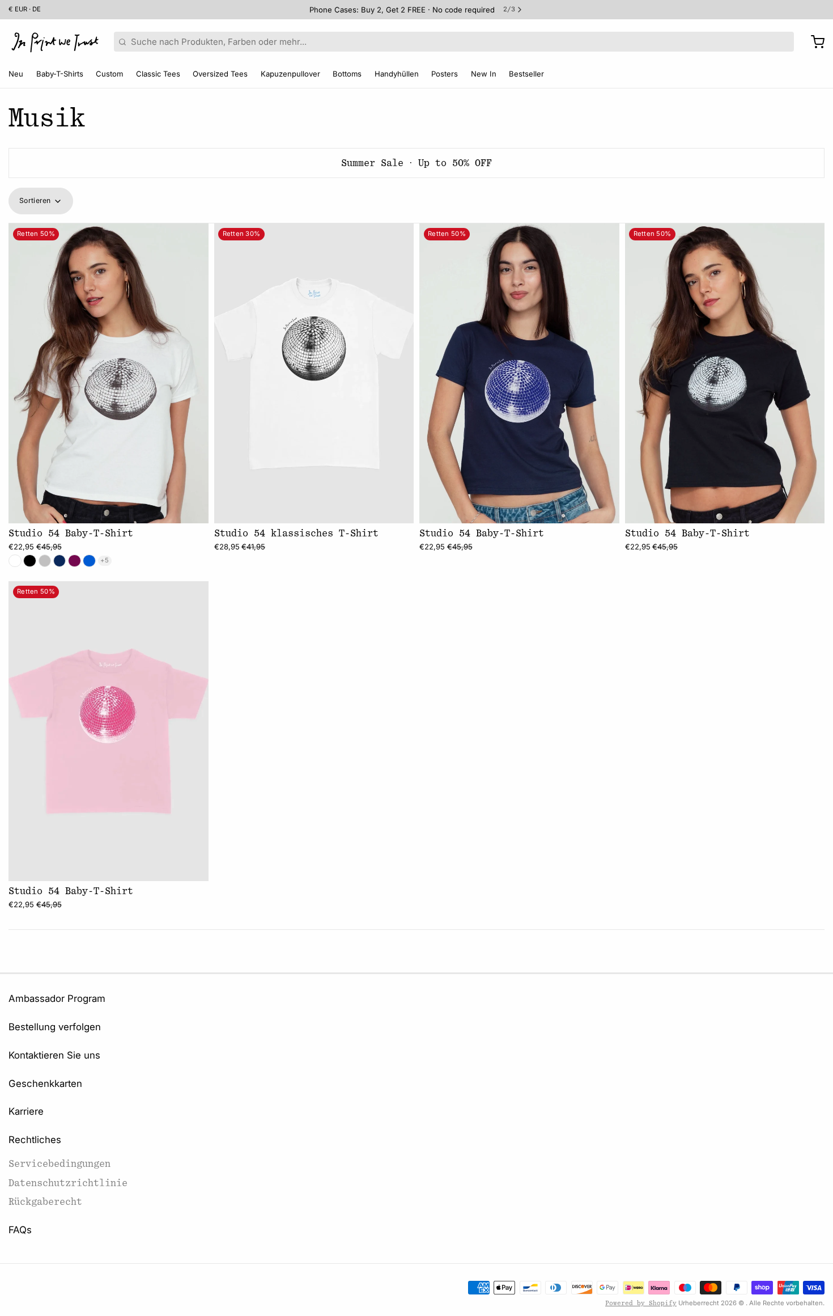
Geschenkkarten (45, 1083)
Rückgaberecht (45, 1202)
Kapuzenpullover (290, 73)
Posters (444, 73)
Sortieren (35, 200)
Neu (15, 73)
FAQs (20, 1229)
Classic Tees (158, 73)
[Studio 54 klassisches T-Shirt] (314, 373)
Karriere (26, 1111)
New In (483, 73)
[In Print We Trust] (54, 42)
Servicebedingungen (59, 1164)
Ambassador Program (56, 998)
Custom (109, 73)
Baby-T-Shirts (59, 73)
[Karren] (813, 42)
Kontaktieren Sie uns (54, 1055)
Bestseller (526, 73)
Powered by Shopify (641, 1303)
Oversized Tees (220, 73)
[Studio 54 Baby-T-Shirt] (108, 373)
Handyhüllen (397, 73)
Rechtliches (34, 1139)
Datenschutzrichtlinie (68, 1183)
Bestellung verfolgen (54, 1027)
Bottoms (347, 73)
